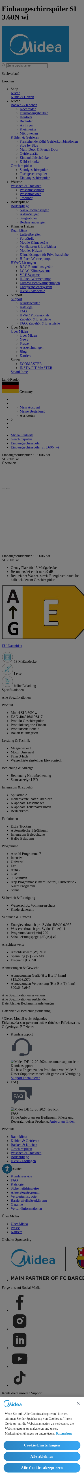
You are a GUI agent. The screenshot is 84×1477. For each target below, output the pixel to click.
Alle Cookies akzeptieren (42, 1468)
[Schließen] (78, 1403)
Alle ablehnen (42, 1456)
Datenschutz (64, 1433)
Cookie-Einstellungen (42, 1445)
